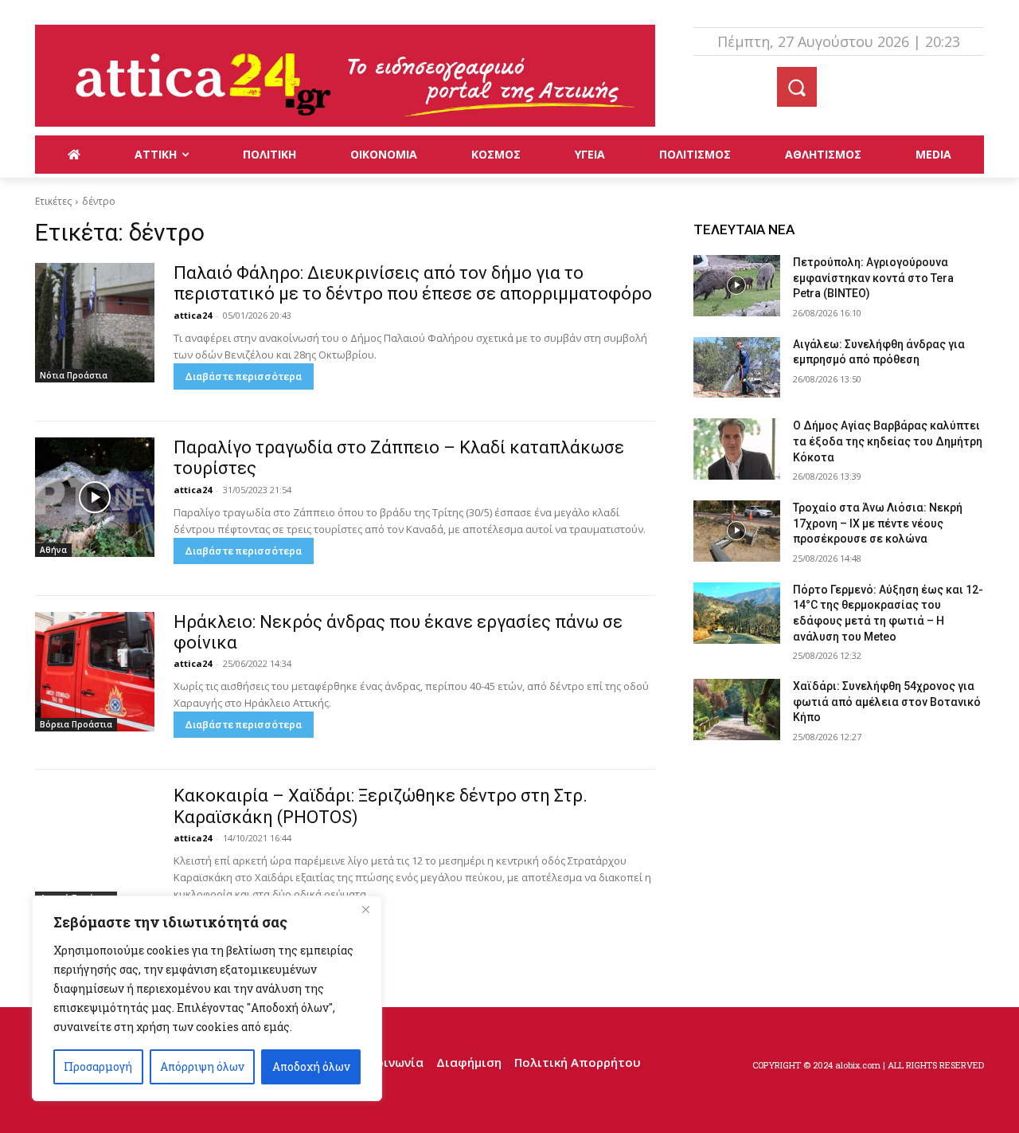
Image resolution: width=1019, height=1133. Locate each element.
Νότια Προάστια (73, 375)
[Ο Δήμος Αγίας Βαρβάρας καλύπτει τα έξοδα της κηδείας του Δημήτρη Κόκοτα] (737, 449)
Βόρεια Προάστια (76, 724)
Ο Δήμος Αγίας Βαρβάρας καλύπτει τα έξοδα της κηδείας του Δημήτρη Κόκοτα (887, 441)
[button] (797, 87)
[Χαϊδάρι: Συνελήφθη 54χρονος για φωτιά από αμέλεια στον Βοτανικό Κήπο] (737, 709)
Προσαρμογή (98, 1066)
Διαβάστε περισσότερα (243, 376)
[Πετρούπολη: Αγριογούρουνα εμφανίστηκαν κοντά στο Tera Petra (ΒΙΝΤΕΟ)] (737, 285)
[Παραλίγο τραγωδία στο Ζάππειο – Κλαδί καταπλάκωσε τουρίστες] (94, 497)
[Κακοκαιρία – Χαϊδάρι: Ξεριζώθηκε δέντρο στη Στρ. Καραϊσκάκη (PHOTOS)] (94, 845)
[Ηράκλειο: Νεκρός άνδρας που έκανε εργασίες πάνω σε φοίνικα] (94, 671)
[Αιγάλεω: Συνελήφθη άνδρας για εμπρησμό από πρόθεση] (737, 367)
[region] (207, 998)
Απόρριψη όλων (202, 1066)
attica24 (193, 315)
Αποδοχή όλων (311, 1066)
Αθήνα (53, 549)
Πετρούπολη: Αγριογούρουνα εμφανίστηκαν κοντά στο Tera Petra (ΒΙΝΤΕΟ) (873, 278)
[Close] (365, 909)
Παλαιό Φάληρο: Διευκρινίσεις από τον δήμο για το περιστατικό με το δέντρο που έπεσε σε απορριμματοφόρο (413, 283)
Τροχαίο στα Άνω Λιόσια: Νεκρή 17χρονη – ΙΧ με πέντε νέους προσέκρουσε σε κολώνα (877, 523)
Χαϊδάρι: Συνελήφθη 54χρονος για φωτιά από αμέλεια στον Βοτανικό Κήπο (887, 701)
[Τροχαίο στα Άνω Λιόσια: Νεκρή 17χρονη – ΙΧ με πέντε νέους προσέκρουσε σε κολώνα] (737, 531)
